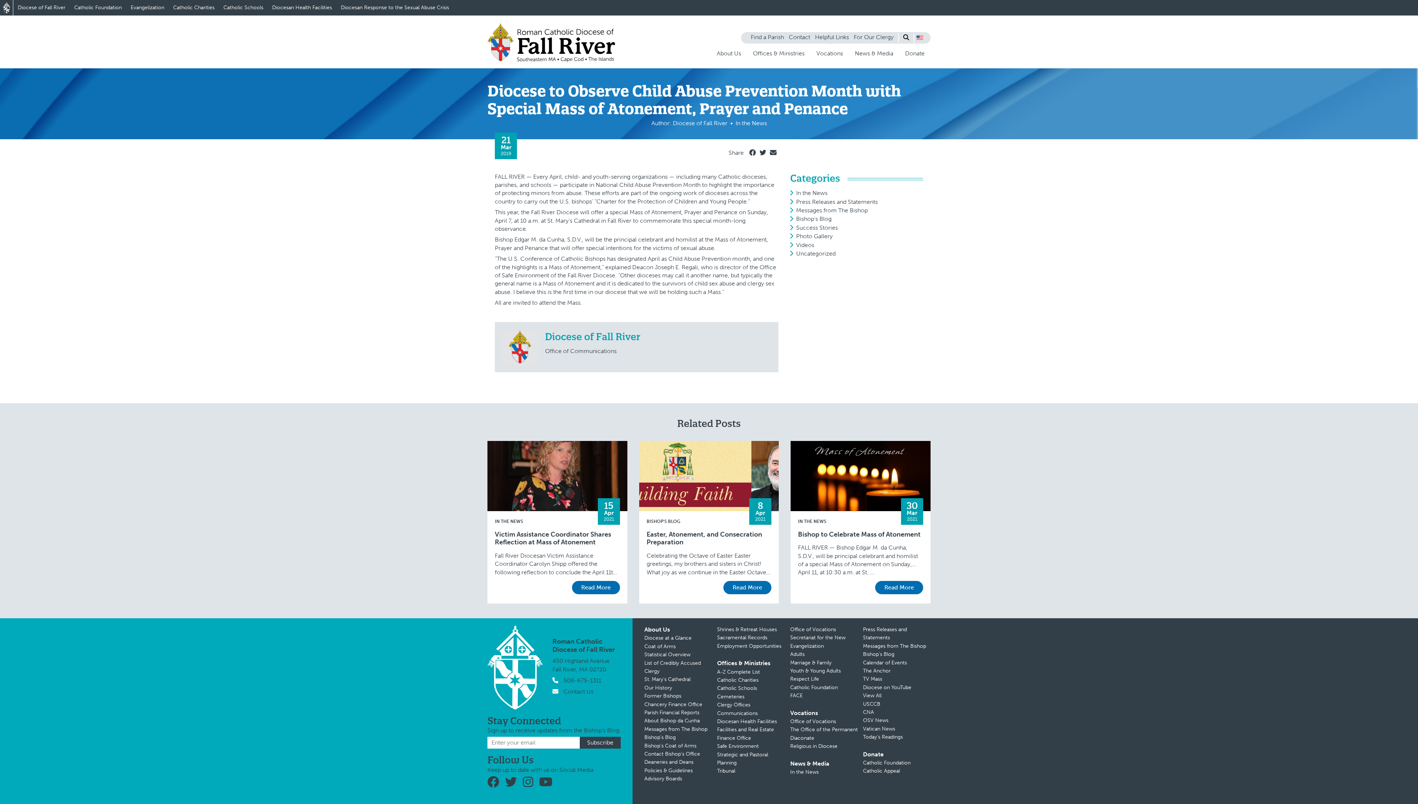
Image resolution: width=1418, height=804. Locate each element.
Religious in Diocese (814, 746)
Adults (797, 654)
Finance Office (734, 738)
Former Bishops (662, 696)
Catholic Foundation (98, 7)
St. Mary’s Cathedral (667, 679)
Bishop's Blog (814, 218)
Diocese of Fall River (41, 7)
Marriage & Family (811, 663)
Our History (658, 688)
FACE (796, 695)
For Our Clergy (874, 37)
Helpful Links (832, 37)
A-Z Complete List (738, 672)
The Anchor (877, 671)
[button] (920, 38)
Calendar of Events (885, 663)
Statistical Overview (667, 654)
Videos (805, 245)
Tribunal (726, 771)
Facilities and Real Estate (745, 729)
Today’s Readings (883, 737)
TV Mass (872, 679)
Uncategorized (816, 253)
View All (872, 695)
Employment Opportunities (749, 646)
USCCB (871, 704)
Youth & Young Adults (815, 671)
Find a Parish (767, 37)
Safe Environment (738, 746)
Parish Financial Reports (671, 712)
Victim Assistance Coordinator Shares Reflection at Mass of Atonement (553, 539)
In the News (812, 192)
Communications (737, 713)
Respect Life (804, 679)
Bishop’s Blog (660, 737)
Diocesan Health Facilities (302, 7)
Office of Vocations (813, 629)
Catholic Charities (194, 7)
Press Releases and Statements (837, 201)
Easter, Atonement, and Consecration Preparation (704, 539)
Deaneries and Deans (668, 762)
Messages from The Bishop (832, 210)
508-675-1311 (582, 680)
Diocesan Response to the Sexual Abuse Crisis (395, 7)
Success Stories (817, 227)
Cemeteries (730, 697)
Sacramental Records (742, 637)
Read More (596, 587)
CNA (868, 712)
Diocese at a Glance (668, 638)
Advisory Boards (663, 779)
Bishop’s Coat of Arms (670, 746)
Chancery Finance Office (673, 704)
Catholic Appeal (881, 771)
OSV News (875, 720)
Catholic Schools (243, 7)
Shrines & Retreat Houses (747, 629)
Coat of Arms (660, 646)
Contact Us (578, 691)
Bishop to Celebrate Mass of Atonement (859, 534)
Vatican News (879, 729)
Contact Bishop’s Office (672, 754)
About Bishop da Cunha (672, 721)
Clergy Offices (733, 705)
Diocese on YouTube (887, 687)
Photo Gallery (814, 236)
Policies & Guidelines (668, 770)
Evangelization (147, 7)
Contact (799, 37)
